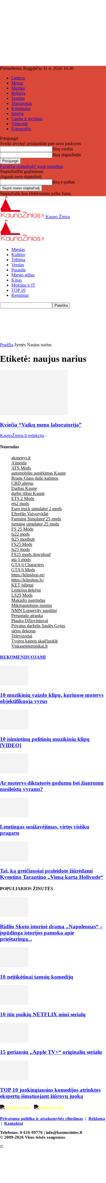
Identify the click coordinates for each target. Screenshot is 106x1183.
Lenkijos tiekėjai (26, 590)
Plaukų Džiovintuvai (29, 620)
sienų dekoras (23, 630)
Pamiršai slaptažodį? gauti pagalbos (31, 166)
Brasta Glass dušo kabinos (34, 478)
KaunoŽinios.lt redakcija (22, 435)
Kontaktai (13, 1123)
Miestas (18, 249)
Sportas (18, 98)
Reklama (96, 1118)
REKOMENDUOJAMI (23, 657)
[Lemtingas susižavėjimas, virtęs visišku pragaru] (14, 816)
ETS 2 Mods (22, 498)
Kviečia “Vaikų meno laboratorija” (41, 425)
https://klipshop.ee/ (28, 574)
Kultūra (18, 254)
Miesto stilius (23, 274)
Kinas (16, 280)
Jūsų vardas (62, 148)
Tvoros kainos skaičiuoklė (34, 641)
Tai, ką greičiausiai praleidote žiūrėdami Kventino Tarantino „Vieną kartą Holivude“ (51, 874)
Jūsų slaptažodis (66, 154)
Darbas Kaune (24, 488)
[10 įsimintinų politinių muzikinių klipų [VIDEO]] (14, 728)
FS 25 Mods (22, 529)
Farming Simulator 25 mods (36, 518)
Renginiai (20, 295)
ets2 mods (20, 503)
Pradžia (6, 344)
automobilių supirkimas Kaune (38, 473)
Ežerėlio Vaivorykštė (29, 513)
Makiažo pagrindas (28, 600)
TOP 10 (18, 290)
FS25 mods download (31, 554)
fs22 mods (20, 534)
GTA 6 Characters (27, 564)
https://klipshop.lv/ (27, 580)
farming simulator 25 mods (35, 524)
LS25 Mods (22, 595)
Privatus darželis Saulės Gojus (38, 625)
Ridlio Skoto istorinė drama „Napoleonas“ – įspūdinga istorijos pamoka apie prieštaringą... (51, 933)
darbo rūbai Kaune (28, 493)
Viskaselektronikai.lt (29, 646)
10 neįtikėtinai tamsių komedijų (36, 977)
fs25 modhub (23, 539)
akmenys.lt (21, 457)
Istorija (17, 113)
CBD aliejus (22, 483)
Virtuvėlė (19, 123)
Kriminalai (20, 108)
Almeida (19, 462)
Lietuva (18, 77)
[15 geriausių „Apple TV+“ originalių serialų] (14, 1041)
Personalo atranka (27, 615)
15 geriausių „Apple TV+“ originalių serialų (51, 1052)
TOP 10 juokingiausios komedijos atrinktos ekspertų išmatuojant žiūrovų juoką (50, 1093)
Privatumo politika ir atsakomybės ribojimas (41, 1118)
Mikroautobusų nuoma (31, 605)
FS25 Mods (21, 544)
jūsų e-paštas (63, 181)
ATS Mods (21, 468)
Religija (18, 93)
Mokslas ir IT (23, 285)
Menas (17, 83)
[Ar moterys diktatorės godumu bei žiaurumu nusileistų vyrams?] (14, 771)
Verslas (17, 264)
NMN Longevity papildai (34, 610)
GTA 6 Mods (23, 569)
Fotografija (21, 128)
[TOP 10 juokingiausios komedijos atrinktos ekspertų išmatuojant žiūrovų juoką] (14, 1078)
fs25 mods (20, 549)
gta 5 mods (21, 559)
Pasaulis (18, 269)
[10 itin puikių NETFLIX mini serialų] (14, 1003)
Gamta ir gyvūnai (26, 118)
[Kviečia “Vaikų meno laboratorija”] (34, 413)
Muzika (18, 88)
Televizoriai (21, 635)
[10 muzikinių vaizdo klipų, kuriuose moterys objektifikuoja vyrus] (14, 684)
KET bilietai (22, 585)
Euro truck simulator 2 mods (36, 508)
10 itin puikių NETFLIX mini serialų (43, 1014)
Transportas (21, 103)
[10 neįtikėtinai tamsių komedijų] (14, 965)
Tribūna (18, 259)
